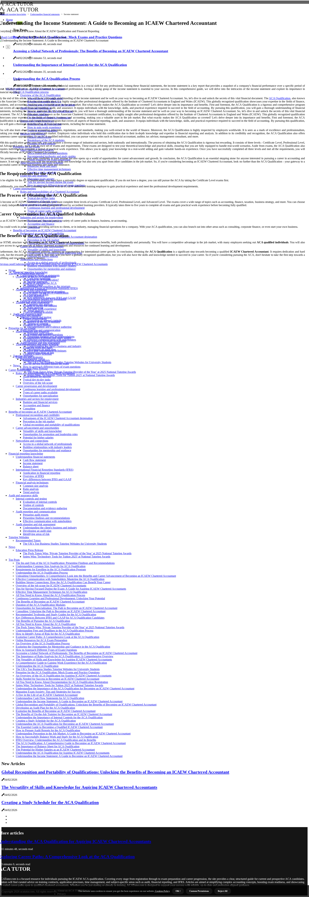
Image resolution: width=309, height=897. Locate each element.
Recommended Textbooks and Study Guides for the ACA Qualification (56, 614)
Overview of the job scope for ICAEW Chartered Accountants (51, 585)
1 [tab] (8, 47)
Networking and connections (32, 440)
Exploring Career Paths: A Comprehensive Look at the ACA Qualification (57, 637)
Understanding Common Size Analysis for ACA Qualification (50, 566)
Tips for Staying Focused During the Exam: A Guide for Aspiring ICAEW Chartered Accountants (71, 588)
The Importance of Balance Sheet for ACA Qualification (47, 746)
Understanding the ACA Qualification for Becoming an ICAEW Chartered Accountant (65, 723)
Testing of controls (33, 505)
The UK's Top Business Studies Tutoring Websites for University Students (69, 362)
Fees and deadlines (33, 295)
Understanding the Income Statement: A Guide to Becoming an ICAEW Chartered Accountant (69, 701)
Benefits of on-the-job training (40, 305)
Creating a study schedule (37, 353)
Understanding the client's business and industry (54, 346)
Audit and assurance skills (23, 495)
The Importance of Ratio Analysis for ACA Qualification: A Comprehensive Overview (64, 656)
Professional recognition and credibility (38, 415)
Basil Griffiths (9, 37)
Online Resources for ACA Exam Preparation (41, 640)
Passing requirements (35, 318)
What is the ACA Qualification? (41, 279)
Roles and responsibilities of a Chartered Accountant (45, 373)
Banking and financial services (40, 402)
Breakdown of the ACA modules (41, 321)
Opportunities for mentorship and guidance (51, 268)
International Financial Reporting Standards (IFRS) (49, 288)
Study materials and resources (32, 331)
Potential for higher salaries (38, 437)
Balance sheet (30, 466)
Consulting (29, 408)
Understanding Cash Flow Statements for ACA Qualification (50, 698)
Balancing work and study (38, 347)
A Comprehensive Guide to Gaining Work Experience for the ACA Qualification (61, 662)
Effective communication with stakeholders (47, 521)
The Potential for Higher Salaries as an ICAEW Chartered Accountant (55, 749)
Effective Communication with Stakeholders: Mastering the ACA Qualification (60, 579)
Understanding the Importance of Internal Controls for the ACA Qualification (59, 717)
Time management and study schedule (37, 344)
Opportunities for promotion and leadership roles (50, 434)
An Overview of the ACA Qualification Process (43, 643)
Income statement (33, 463)
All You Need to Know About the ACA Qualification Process (50, 595)
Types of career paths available (40, 392)
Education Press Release (34, 368)
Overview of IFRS (33, 476)
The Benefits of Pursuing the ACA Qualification (43, 620)
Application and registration (31, 289)
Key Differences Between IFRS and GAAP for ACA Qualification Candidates (60, 617)
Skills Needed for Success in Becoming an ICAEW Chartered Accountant (57, 678)
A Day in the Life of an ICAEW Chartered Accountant (47, 694)
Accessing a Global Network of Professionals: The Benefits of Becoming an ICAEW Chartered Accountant (76, 653)
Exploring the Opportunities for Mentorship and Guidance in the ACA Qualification (63, 646)
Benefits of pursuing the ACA (40, 283)
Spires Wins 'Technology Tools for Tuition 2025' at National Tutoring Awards (71, 375)
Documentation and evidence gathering (49, 326)
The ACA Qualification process (26, 273)
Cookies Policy (162, 891)
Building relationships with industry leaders (47, 447)
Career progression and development (36, 386)
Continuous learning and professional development (51, 389)
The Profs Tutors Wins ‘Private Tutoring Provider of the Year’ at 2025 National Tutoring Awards (81, 371)
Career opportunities (20, 369)
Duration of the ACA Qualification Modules (40, 604)
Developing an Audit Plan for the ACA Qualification (45, 707)
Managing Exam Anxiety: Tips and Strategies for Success (48, 691)
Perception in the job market (39, 421)
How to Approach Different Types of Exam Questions (46, 649)
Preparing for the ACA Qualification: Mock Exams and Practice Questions (58, 672)
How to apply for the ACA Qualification (45, 292)
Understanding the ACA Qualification (37, 665)
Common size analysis (35, 485)
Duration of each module (37, 324)
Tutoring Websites (19, 537)
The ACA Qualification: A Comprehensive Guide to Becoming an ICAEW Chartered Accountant (71, 743)
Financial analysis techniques (32, 482)
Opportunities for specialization (40, 395)
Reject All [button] (222, 891)
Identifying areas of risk (36, 534)
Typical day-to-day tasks (36, 379)
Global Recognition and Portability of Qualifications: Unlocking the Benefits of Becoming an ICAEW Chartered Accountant (86, 704)
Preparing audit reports (35, 514)
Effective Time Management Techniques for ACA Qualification (51, 591)
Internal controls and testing (31, 498)
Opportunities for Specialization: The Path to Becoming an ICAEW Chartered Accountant (66, 608)
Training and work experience (33, 302)
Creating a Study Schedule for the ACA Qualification (46, 720)
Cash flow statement (34, 460)
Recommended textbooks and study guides (47, 337)
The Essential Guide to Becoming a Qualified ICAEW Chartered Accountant (59, 727)
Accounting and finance (36, 405)
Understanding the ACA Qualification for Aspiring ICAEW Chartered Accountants (62, 752)
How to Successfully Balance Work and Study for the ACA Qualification (57, 736)
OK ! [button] (178, 891)
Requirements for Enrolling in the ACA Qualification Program (51, 569)
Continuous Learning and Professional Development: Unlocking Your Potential (60, 598)
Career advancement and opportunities (37, 427)
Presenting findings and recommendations (46, 517)
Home (12, 270)
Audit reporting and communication (36, 511)
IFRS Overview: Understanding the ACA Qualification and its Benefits (56, 739)
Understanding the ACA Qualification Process (42, 572)
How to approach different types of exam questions (51, 366)
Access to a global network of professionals (47, 443)
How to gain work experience (40, 308)
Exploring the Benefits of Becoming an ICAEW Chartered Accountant (55, 711)
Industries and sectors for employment (37, 398)
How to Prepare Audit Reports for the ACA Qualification (48, 730)
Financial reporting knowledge (13, 14)
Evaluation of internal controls (40, 501)
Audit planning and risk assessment (35, 524)
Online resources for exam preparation (44, 340)
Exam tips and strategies (29, 357)
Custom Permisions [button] (199, 891)
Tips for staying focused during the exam (46, 363)
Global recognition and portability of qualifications (51, 424)
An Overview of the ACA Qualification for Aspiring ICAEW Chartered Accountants (63, 675)
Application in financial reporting (41, 472)
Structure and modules (28, 315)
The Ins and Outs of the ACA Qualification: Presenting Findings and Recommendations (65, 563)
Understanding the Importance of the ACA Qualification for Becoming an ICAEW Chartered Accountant (75, 688)
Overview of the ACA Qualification (36, 276)
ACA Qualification (279, 98)
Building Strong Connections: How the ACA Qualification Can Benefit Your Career (63, 582)
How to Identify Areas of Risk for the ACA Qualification (48, 633)
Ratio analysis (31, 489)
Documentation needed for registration (44, 299)
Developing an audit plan (37, 530)
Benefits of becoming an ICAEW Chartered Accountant (40, 411)
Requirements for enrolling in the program (46, 286)
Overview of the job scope (38, 382)
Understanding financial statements (45, 14)
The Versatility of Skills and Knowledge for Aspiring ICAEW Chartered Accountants (64, 659)
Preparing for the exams (22, 328)
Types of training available (38, 312)
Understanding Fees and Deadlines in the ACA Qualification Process (54, 630)
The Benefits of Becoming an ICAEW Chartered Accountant (50, 601)
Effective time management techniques (44, 350)
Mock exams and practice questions (43, 334)
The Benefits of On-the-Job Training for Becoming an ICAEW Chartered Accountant (64, 714)
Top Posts (14, 559)
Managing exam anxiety (36, 360)
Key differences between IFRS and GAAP (47, 479)
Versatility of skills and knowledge (42, 431)
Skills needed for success (37, 376)
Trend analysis (31, 492)
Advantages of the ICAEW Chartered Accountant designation (58, 418)
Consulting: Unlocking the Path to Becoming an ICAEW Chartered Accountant (61, 611)
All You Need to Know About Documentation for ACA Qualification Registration (62, 682)
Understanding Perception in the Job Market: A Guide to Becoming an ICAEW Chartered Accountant (73, 733)
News (16, 365)
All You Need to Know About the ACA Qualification (46, 624)
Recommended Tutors (28, 540)
